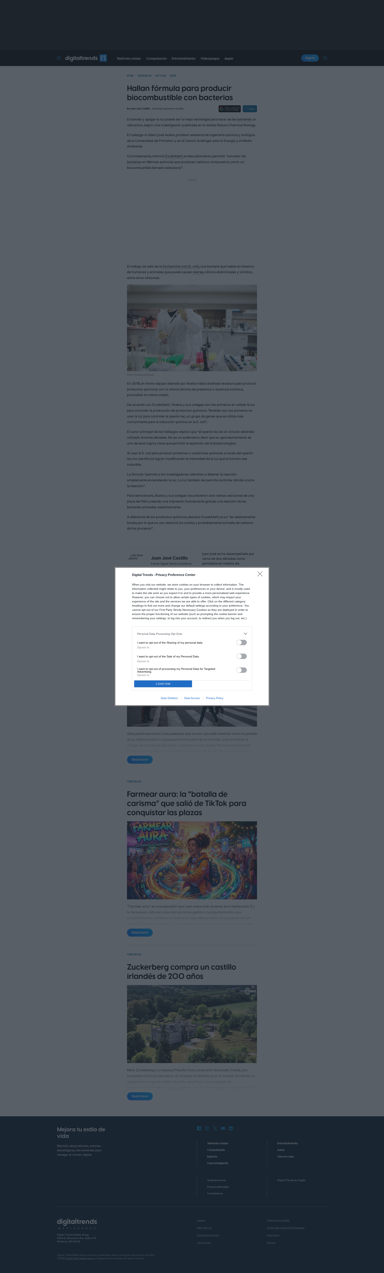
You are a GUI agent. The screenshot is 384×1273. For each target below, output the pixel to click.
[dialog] (192, 636)
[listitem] (192, 634)
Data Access (192, 698)
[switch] (241, 642)
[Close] (261, 575)
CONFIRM (163, 683)
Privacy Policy (214, 698)
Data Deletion (169, 698)
